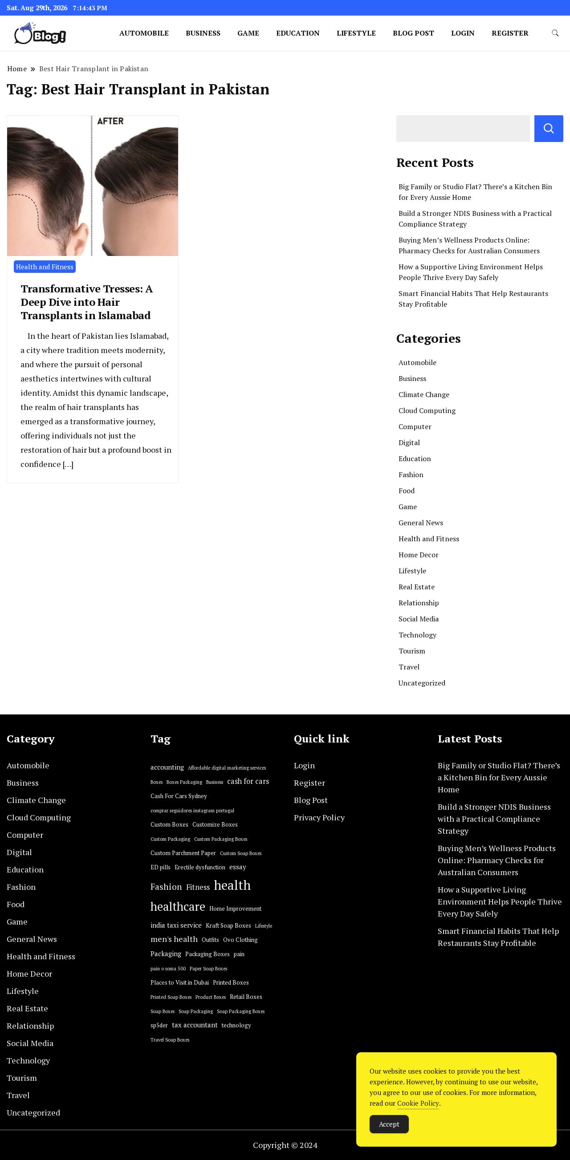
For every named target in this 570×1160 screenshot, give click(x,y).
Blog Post (413, 33)
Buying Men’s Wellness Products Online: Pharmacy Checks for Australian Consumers (497, 860)
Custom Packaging (170, 839)
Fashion (411, 474)
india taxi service (176, 925)
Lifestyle (356, 33)
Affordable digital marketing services (227, 768)
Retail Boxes (246, 997)
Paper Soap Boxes (208, 968)
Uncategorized (422, 683)
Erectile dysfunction (200, 867)
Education (298, 33)
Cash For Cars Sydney (179, 796)
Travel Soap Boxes (170, 1040)
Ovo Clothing (240, 940)
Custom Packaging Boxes (220, 839)
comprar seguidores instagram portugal (192, 810)
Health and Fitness (44, 266)
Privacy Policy (319, 817)
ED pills (161, 867)
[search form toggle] (555, 33)
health (232, 884)
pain (239, 954)
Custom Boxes (169, 824)
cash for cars (248, 781)
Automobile (144, 33)
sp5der (159, 1025)
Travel (409, 667)
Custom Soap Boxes (240, 853)
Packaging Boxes (207, 954)
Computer (415, 426)
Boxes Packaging (184, 782)
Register (510, 33)
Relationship (419, 603)
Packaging (166, 953)
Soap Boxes (163, 1011)
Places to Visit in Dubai (180, 982)
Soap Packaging (196, 1011)
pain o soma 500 (168, 968)
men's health (174, 939)
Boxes (157, 782)
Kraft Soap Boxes (228, 925)
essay (237, 867)
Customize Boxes (215, 824)
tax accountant (195, 1025)
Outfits (210, 940)
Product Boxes (210, 997)
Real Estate (417, 587)
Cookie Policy (418, 1103)
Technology (417, 635)
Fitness (198, 887)
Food (407, 490)
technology (236, 1025)
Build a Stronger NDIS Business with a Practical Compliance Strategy (494, 818)
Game (248, 33)
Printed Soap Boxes (171, 997)
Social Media (419, 619)
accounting (167, 767)
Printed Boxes (231, 982)
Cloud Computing (427, 410)
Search (548, 128)
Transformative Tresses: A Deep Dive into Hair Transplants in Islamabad (86, 301)
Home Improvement (235, 909)
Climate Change (424, 394)
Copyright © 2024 (285, 1145)
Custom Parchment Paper (183, 853)
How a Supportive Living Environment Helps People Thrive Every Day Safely (500, 901)
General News (421, 522)
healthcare (178, 906)
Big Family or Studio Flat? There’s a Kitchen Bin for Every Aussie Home (499, 777)
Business (203, 33)
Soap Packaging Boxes (241, 1011)
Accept (389, 1123)
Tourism (412, 651)
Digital (409, 442)
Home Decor (419, 555)
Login (463, 33)
